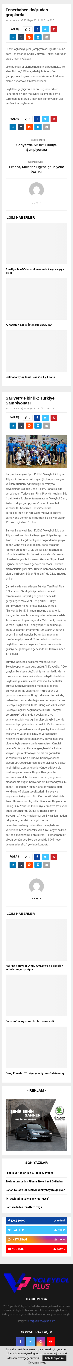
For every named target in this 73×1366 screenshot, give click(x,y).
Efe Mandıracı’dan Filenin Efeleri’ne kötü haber (34, 1181)
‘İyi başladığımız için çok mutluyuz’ (27, 1198)
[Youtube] (51, 1341)
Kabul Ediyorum (54, 1358)
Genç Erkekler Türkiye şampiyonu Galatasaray (35, 1073)
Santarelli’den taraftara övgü (24, 1207)
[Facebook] (20, 1341)
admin (16, 20)
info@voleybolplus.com (41, 1320)
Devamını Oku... (37, 1362)
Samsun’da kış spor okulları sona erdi (30, 1021)
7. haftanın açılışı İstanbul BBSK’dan (29, 324)
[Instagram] (40, 1341)
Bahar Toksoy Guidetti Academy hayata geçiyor (35, 1189)
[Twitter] (30, 1341)
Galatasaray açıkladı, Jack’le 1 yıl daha (30, 376)
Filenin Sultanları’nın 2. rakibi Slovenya (29, 1172)
